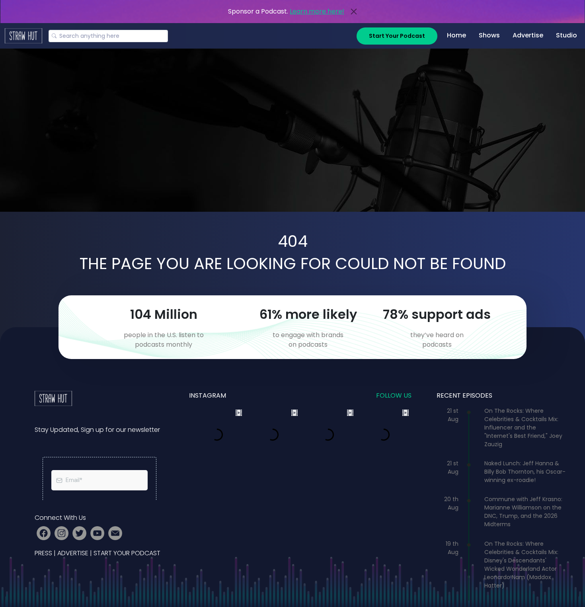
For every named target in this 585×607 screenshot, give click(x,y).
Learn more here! (317, 11)
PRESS (43, 553)
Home (456, 35)
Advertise (528, 35)
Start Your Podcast (397, 36)
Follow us (393, 395)
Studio (566, 35)
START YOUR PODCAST (127, 553)
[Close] (354, 11)
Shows (489, 35)
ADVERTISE (72, 553)
